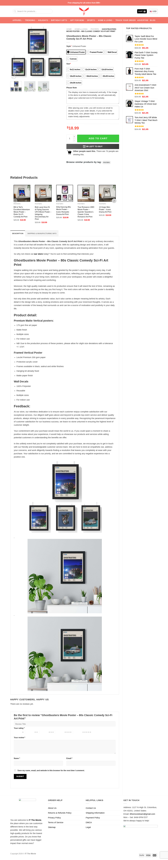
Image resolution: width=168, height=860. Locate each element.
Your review (19, 737)
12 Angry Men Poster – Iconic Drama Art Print (105, 209)
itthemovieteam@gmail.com (142, 814)
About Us (52, 808)
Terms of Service (55, 822)
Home (69, 29)
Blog (152, 20)
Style (68, 46)
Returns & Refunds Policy (59, 813)
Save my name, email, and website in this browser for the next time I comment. (51, 770)
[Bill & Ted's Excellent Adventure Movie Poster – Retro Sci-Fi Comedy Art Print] (22, 193)
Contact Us (91, 808)
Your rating (19, 728)
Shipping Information (95, 813)
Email (69, 758)
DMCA (89, 822)
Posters (95, 29)
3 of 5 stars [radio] (43, 732)
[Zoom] (13, 76)
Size (68, 64)
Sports (91, 20)
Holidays (43, 20)
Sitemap (52, 827)
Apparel (17, 20)
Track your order (125, 20)
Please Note (71, 88)
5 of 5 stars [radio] (77, 732)
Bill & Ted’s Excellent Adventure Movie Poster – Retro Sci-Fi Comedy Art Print (22, 212)
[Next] (59, 53)
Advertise (142, 20)
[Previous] (14, 53)
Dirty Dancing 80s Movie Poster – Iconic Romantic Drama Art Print (63, 210)
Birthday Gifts (59, 20)
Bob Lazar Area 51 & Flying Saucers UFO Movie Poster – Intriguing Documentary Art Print (43, 213)
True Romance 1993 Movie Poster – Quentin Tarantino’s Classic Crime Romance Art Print (86, 212)
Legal (88, 827)
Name (17, 758)
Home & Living (105, 20)
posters (106, 162)
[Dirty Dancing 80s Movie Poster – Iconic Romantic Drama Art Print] (64, 193)
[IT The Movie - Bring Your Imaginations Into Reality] (84, 11)
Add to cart (98, 138)
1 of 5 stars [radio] (17, 732)
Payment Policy (93, 818)
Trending (30, 20)
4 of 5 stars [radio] (59, 732)
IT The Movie (35, 820)
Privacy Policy (54, 818)
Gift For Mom (77, 20)
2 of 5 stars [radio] (29, 732)
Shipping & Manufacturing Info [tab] (41, 233)
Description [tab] (17, 233)
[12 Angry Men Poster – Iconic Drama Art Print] (107, 193)
